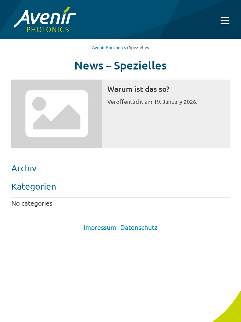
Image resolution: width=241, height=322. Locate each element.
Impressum (99, 227)
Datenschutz (139, 227)
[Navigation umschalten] (225, 20)
